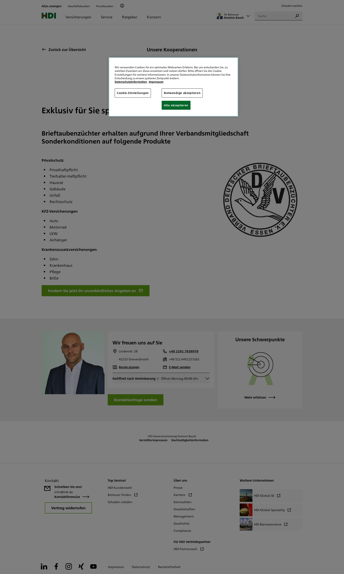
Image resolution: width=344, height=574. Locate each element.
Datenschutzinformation (131, 81)
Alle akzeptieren (176, 105)
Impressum (156, 81)
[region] (173, 86)
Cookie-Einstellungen (133, 93)
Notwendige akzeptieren (182, 93)
